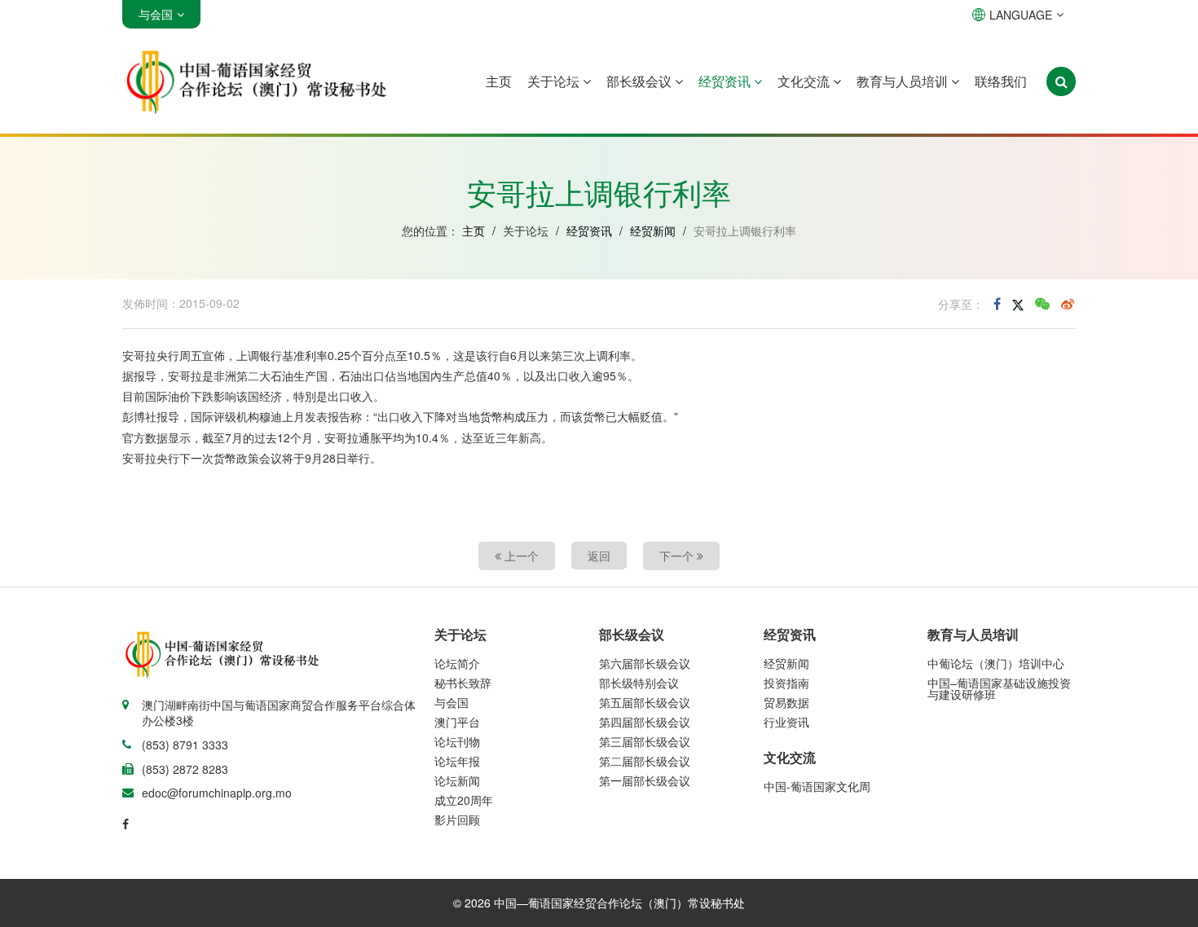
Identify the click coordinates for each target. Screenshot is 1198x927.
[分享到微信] (1042, 303)
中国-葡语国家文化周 (817, 786)
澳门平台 (457, 722)
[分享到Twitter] (1018, 303)
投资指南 (786, 682)
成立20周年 (463, 800)
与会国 (451, 702)
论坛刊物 (457, 741)
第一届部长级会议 (644, 780)
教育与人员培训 (904, 81)
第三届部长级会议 (644, 741)
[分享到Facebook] (997, 303)
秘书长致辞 (462, 682)
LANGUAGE (1020, 15)
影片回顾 (457, 819)
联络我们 (1001, 81)
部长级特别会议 (639, 682)
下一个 (678, 555)
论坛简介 (457, 663)
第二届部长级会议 (644, 761)
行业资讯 (786, 722)
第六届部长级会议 (644, 663)
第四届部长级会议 (644, 722)
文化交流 (805, 81)
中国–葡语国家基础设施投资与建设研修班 (999, 688)
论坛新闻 (457, 780)
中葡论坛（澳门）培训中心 (995, 663)
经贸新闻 (653, 230)
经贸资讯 (726, 81)
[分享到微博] (1067, 303)
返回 (599, 555)
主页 (499, 81)
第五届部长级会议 (644, 702)
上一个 (520, 555)
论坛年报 (457, 761)
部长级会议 (640, 81)
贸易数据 (786, 702)
